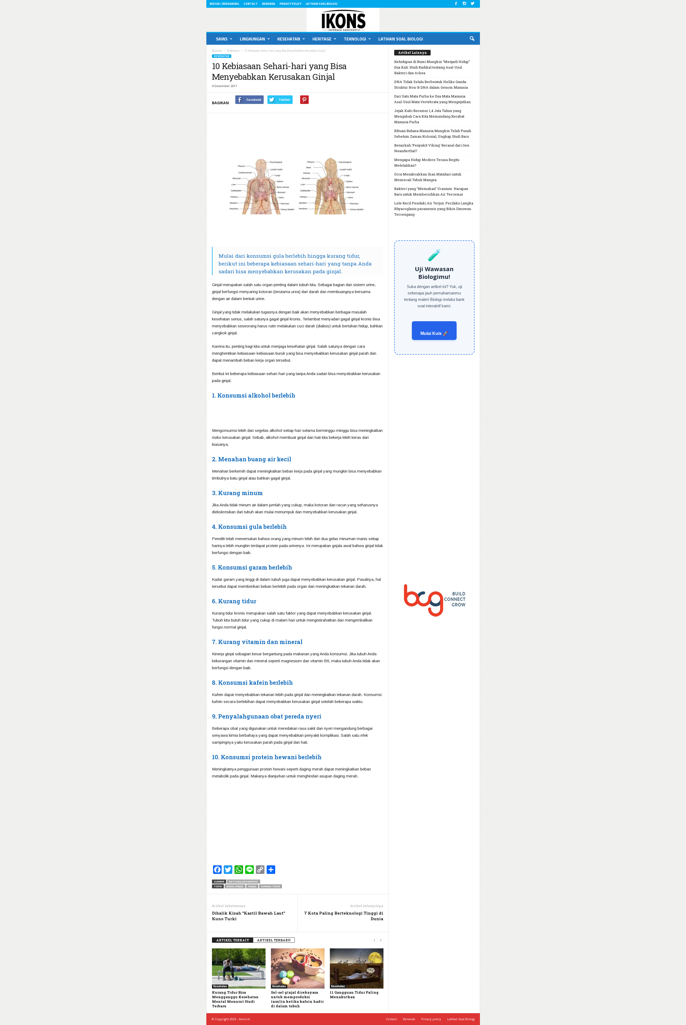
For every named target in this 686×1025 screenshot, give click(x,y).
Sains (222, 39)
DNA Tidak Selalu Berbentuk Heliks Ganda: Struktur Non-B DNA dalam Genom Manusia (431, 84)
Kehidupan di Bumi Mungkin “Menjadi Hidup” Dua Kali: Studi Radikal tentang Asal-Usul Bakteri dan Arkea (432, 67)
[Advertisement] (297, 413)
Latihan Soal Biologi (321, 4)
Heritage (321, 39)
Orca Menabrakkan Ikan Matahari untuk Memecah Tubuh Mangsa (427, 177)
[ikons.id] (343, 20)
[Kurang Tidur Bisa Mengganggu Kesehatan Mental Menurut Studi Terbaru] (239, 968)
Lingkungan (252, 39)
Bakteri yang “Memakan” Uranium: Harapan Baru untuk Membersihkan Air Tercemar (431, 191)
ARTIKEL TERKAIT (232, 940)
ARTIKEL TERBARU (274, 940)
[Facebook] (456, 4)
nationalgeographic (243, 881)
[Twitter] (472, 4)
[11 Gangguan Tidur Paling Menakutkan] (356, 968)
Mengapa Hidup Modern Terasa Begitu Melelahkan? (426, 162)
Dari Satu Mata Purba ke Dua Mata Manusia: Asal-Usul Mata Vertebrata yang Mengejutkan (432, 99)
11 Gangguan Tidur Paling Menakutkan (354, 994)
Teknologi (355, 39)
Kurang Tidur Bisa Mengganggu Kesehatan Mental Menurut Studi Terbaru (235, 999)
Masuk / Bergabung (224, 4)
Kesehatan (288, 39)
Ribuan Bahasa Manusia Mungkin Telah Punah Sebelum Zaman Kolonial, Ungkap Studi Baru (432, 133)
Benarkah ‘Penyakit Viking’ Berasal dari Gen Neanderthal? (431, 148)
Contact (251, 4)
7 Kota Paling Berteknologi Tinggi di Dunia (343, 915)
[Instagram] (464, 4)
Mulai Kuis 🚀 (434, 333)
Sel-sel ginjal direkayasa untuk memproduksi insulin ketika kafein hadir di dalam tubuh (297, 999)
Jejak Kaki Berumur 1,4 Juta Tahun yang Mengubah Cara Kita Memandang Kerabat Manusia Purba (429, 116)
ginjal (252, 886)
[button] (472, 39)
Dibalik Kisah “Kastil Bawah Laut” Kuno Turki (248, 915)
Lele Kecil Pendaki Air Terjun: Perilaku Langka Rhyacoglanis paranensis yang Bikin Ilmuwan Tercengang (433, 209)
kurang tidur (270, 886)
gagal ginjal (235, 886)
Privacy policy (290, 4)
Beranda (268, 4)
